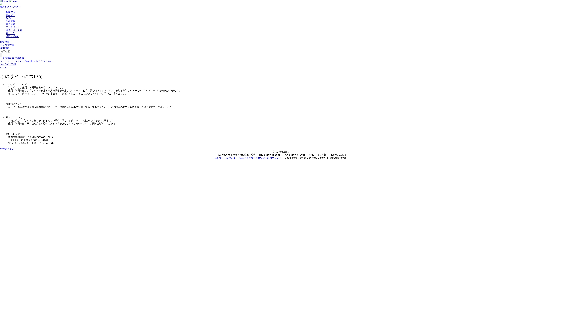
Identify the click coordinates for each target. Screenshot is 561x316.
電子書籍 (10, 24)
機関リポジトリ (14, 30)
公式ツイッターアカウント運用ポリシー (260, 158)
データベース (13, 27)
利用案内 (10, 12)
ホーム (3, 67)
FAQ (8, 18)
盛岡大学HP (12, 36)
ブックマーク (7, 61)
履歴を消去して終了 (10, 7)
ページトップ (7, 148)
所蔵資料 (10, 21)
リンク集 (10, 33)
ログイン (19, 61)
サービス (10, 15)
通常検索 (4, 42)
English (28, 61)
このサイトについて (225, 158)
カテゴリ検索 (7, 45)
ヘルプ (36, 61)
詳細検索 (4, 48)
